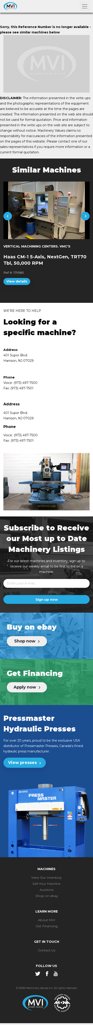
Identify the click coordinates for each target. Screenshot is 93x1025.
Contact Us (46, 950)
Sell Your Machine (46, 884)
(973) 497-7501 (22, 441)
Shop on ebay (46, 896)
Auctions (46, 890)
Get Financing (47, 926)
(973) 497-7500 (26, 435)
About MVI (46, 920)
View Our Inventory (46, 878)
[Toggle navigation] (84, 6)
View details (16, 281)
